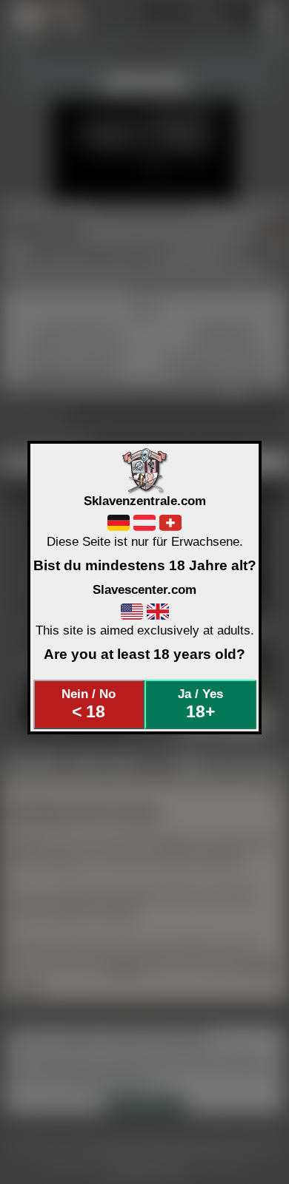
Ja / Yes (200, 704)
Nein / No (89, 704)
